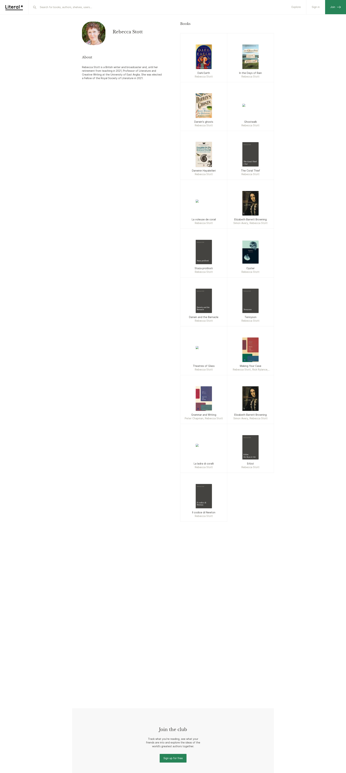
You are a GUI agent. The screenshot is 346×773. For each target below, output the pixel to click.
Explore (296, 6)
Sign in (316, 6)
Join (332, 6)
